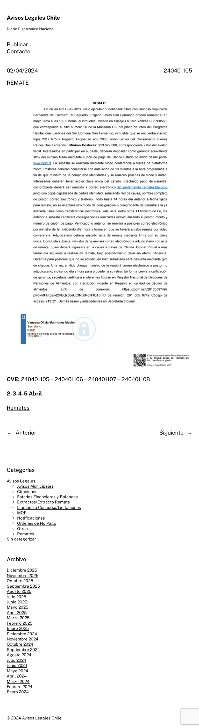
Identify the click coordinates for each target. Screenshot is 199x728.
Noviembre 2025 (22, 575)
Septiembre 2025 (23, 586)
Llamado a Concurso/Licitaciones (49, 507)
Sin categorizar (21, 539)
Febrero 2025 (19, 623)
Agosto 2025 (19, 591)
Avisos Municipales (35, 486)
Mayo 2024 (17, 670)
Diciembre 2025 (22, 570)
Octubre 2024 (20, 644)
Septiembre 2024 (23, 649)
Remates (18, 408)
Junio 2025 (17, 602)
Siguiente (171, 432)
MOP (21, 512)
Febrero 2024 (19, 686)
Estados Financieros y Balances (47, 496)
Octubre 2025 (20, 580)
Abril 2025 (17, 612)
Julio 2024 (16, 660)
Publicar (17, 44)
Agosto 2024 (19, 654)
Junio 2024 (17, 665)
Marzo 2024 (18, 681)
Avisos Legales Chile (33, 18)
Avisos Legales (21, 481)
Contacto (18, 51)
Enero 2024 (18, 691)
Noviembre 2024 (22, 639)
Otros (22, 528)
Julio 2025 (16, 596)
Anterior (26, 432)
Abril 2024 (17, 676)
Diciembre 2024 (22, 633)
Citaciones (27, 491)
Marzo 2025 (18, 617)
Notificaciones (31, 518)
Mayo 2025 (17, 607)
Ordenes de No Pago (36, 523)
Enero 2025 (18, 628)
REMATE (18, 83)
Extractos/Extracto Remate (43, 502)
